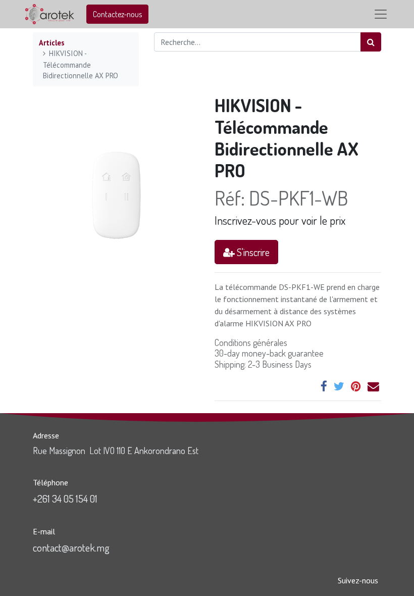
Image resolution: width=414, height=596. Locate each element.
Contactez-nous (117, 14)
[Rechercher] (370, 42)
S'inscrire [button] (252, 252)
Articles (52, 42)
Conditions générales (251, 342)
